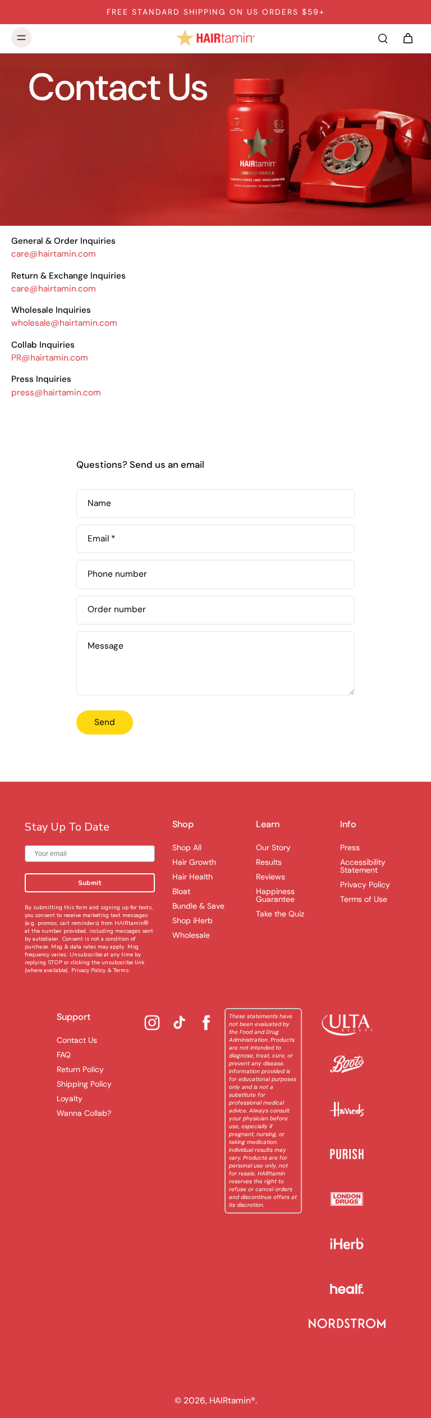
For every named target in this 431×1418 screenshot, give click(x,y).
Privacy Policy (88, 970)
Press (350, 847)
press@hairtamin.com (56, 392)
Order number (117, 609)
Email (101, 539)
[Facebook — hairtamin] (207, 1023)
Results (269, 862)
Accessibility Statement (363, 866)
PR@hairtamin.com (49, 357)
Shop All (186, 847)
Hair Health (192, 877)
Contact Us (77, 1040)
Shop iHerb (192, 920)
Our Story (273, 847)
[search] (382, 37)
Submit (90, 882)
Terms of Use (363, 899)
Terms (121, 970)
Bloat (181, 891)
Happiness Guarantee (275, 895)
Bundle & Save (198, 906)
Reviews (270, 877)
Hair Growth (194, 862)
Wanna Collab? (84, 1113)
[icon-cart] (407, 37)
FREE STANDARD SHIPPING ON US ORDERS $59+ (216, 12)
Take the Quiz (280, 914)
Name (99, 503)
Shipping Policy (84, 1084)
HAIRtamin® (232, 1400)
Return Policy (80, 1069)
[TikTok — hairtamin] (179, 1022)
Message (105, 645)
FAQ (64, 1055)
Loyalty (69, 1098)
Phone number (117, 574)
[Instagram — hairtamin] (152, 1023)
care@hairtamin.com (53, 253)
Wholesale (191, 935)
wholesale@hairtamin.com (64, 323)
